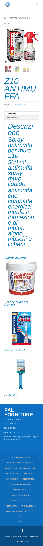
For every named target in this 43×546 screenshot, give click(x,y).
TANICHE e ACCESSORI (28, 506)
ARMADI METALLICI (29, 474)
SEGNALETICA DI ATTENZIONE (20, 501)
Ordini (20, 522)
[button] (35, 32)
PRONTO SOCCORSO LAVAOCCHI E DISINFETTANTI (20, 468)
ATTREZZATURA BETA (28, 479)
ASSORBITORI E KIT (12, 479)
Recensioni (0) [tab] (12, 117)
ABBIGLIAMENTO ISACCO (13, 474)
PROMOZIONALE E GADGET (20, 490)
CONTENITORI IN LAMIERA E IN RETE (20, 484)
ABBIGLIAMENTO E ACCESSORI (20, 457)
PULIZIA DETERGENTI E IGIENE (20, 495)
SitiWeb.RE (15, 536)
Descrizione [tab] (11, 113)
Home (6, 18)
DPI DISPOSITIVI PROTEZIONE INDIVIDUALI (20, 463)
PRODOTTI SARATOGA (18, 18)
